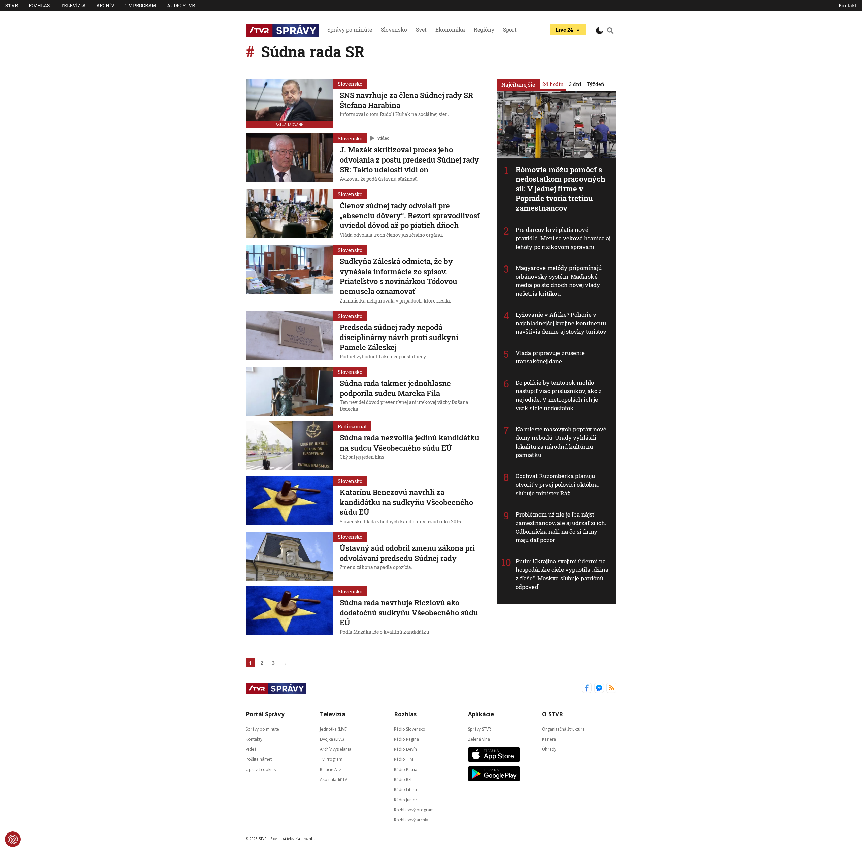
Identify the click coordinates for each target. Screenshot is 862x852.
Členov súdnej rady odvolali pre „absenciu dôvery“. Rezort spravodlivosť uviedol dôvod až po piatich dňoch (410, 215)
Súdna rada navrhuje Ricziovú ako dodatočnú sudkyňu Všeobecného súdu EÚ (409, 612)
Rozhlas (39, 5)
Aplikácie (481, 714)
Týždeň (595, 84)
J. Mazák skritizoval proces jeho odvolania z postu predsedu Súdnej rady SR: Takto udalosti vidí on (409, 159)
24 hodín (553, 84)
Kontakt (848, 5)
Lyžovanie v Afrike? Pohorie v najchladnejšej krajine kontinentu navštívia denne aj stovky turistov (561, 323)
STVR (11, 5)
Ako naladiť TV (333, 779)
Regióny (484, 29)
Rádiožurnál (352, 426)
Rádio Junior (405, 800)
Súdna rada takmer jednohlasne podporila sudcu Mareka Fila (395, 388)
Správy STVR (479, 729)
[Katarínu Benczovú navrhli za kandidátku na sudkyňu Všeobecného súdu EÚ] (289, 501)
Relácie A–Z (331, 769)
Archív (105, 5)
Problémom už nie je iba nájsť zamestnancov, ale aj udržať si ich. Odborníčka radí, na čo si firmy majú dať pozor (561, 527)
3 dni (575, 84)
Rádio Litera (405, 789)
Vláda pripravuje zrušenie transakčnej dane (550, 357)
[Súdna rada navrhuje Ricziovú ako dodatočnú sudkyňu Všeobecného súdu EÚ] (289, 611)
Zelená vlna (479, 739)
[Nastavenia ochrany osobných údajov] (13, 839)
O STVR (552, 714)
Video (383, 138)
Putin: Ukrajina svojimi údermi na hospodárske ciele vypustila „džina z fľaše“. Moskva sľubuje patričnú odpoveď (562, 574)
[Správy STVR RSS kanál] (611, 688)
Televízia (73, 5)
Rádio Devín (405, 749)
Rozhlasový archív (411, 820)
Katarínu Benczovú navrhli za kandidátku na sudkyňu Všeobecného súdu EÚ (406, 502)
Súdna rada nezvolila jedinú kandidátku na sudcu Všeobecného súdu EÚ (409, 443)
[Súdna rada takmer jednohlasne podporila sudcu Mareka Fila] (289, 391)
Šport (510, 29)
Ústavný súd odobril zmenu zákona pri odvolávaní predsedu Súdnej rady (407, 553)
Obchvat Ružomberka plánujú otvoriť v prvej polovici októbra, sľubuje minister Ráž (557, 484)
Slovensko (394, 29)
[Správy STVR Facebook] (587, 688)
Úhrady (549, 749)
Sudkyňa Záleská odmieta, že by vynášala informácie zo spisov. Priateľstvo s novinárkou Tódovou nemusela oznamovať (398, 276)
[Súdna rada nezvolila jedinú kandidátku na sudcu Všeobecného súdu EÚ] (289, 445)
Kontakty (254, 739)
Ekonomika (450, 29)
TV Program (140, 5)
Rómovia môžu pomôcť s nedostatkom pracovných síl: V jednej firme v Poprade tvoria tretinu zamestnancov (560, 189)
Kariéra (549, 739)
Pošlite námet (259, 759)
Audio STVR (181, 5)
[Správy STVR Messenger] (599, 688)
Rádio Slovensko (409, 729)
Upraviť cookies (261, 769)
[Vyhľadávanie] (610, 30)
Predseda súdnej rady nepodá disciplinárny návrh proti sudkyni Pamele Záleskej (399, 337)
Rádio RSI (402, 779)
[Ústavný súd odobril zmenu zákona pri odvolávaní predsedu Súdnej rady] (289, 556)
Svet (421, 29)
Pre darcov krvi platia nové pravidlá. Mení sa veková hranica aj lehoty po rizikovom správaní (563, 238)
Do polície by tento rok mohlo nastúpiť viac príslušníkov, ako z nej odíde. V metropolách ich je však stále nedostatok (559, 395)
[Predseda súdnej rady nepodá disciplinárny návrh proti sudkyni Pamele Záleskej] (289, 336)
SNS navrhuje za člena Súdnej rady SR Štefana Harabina (406, 100)
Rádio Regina (406, 739)
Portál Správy (265, 714)
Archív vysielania (335, 749)
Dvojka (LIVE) (332, 739)
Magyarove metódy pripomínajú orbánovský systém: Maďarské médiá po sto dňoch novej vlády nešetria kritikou (559, 280)
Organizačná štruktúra (563, 729)
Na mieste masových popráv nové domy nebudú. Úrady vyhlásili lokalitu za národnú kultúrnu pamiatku (561, 442)
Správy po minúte (349, 29)
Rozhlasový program (414, 810)
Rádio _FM (403, 759)
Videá (251, 749)
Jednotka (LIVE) (333, 729)
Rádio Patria (405, 769)
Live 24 (564, 29)
